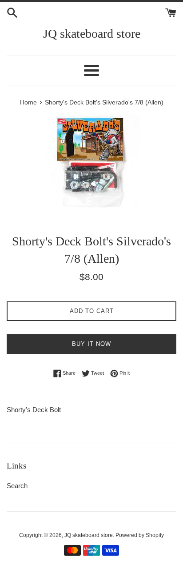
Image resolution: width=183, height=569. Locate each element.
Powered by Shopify (139, 535)
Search (17, 485)
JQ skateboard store (91, 33)
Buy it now (91, 344)
